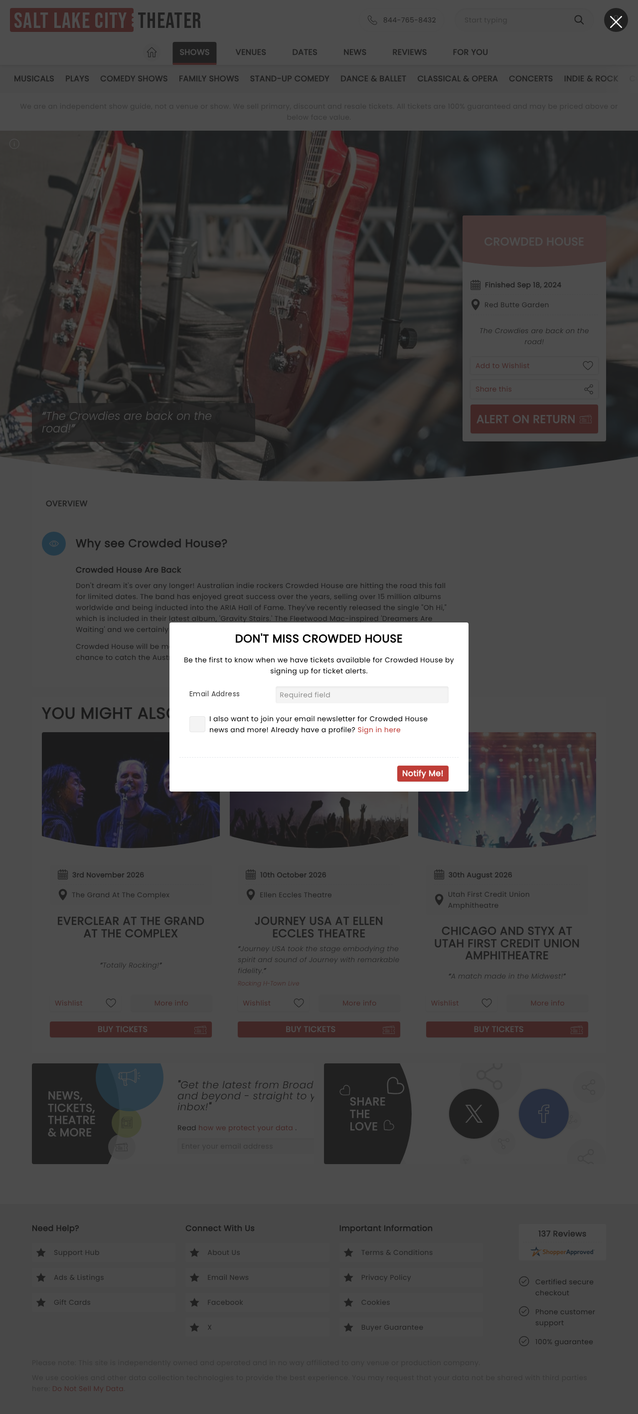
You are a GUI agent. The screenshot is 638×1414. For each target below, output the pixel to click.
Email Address (214, 694)
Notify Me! (423, 773)
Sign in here (379, 730)
